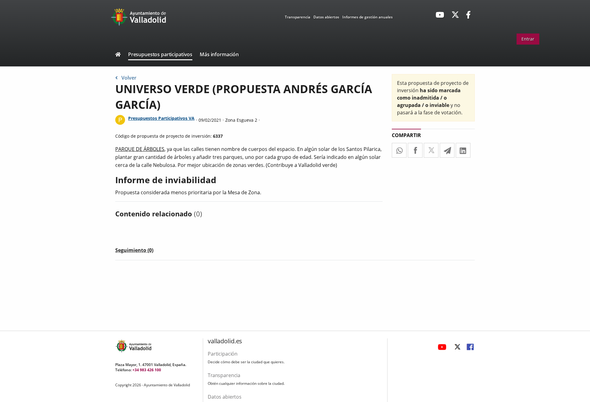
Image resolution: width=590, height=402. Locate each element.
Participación (223, 353)
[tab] (134, 251)
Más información (219, 54)
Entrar (527, 39)
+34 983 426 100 (146, 369)
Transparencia (297, 17)
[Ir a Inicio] (118, 55)
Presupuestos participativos (160, 54)
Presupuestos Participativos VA (161, 118)
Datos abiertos (326, 17)
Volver (128, 77)
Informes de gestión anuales (367, 17)
